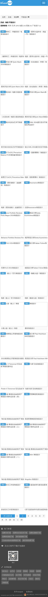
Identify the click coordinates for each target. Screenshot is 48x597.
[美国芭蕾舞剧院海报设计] (36, 405)
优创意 (32, 571)
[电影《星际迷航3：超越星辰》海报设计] (12, 193)
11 (14, 520)
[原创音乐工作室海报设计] (12, 495)
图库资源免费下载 (28, 540)
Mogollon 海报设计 (32, 479)
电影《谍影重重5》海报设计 (35, 177)
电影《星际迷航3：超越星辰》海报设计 (15, 207)
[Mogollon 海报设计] (36, 465)
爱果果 (25, 571)
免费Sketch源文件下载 (20, 533)
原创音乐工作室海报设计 (10, 509)
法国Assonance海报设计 (34, 207)
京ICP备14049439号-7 (16, 595)
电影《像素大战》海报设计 (34, 298)
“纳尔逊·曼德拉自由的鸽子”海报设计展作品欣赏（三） (20, 449)
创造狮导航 (12, 579)
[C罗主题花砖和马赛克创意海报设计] (36, 495)
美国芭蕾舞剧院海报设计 (34, 419)
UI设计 (31, 579)
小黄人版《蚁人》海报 (9, 328)
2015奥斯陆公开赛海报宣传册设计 (13, 358)
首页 (3, 17)
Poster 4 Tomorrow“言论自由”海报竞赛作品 (17, 389)
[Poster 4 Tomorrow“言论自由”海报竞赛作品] (12, 374)
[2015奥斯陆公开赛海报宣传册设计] (12, 344)
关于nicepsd (18, 592)
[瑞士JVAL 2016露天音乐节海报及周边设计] (36, 133)
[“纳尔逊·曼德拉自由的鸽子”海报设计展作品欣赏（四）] (12, 405)
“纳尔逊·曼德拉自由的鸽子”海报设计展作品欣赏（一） (20, 479)
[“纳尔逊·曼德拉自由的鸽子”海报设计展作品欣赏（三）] (12, 435)
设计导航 (18, 575)
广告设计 (36, 26)
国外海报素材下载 (21, 536)
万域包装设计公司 (8, 575)
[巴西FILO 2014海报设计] (12, 254)
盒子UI (12, 571)
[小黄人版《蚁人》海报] (12, 314)
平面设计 (24, 17)
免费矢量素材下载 (35, 533)
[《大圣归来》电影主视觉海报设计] (12, 103)
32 (21, 520)
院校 (29, 26)
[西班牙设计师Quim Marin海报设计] (36, 103)
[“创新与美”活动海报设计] (36, 374)
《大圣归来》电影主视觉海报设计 (13, 117)
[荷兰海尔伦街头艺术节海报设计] (12, 133)
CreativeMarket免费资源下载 (11, 540)
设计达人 (5, 571)
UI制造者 (5, 582)
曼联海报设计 (30, 328)
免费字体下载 (6, 533)
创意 (22, 26)
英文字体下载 (22, 579)
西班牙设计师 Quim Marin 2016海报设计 (16, 87)
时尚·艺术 (13, 26)
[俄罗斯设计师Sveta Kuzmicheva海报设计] (36, 223)
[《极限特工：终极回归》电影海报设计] (12, 42)
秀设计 (4, 579)
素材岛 (37, 579)
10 (10, 520)
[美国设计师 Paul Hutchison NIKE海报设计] (36, 344)
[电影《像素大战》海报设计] (36, 284)
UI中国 (19, 571)
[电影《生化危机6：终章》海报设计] (36, 72)
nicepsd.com (5, 595)
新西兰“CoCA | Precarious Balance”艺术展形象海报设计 (21, 177)
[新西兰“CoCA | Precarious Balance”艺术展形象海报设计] (12, 163)
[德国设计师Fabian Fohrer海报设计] (36, 254)
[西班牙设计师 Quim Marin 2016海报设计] (12, 72)
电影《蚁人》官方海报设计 (11, 298)
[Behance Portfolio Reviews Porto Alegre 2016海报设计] (12, 223)
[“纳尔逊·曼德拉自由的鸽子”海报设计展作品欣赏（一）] (12, 465)
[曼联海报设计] (36, 314)
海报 (15, 17)
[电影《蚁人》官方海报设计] (12, 284)
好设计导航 (36, 575)
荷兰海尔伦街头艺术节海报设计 (12, 147)
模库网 (38, 571)
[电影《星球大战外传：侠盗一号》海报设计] (36, 42)
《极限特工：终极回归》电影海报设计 (15, 56)
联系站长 (29, 592)
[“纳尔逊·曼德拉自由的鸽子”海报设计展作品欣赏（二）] (36, 435)
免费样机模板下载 (8, 536)
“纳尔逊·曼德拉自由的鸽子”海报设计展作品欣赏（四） (20, 419)
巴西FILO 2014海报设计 (10, 268)
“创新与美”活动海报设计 (33, 389)
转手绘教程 (27, 575)
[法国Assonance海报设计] (36, 193)
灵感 (9, 17)
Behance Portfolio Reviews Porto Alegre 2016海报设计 (21, 238)
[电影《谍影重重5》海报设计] (36, 163)
